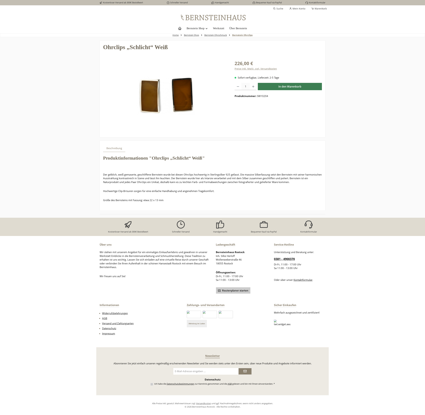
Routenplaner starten (234, 290)
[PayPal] (194, 314)
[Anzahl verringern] (238, 86)
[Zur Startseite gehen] (212, 17)
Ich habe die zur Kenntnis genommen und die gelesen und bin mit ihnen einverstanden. (214, 383)
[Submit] (245, 371)
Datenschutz (109, 328)
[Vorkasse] (226, 314)
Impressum (108, 333)
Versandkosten (203, 403)
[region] (165, 95)
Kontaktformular (317, 2)
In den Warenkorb (289, 86)
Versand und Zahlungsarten (118, 323)
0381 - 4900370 (284, 259)
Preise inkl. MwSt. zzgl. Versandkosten (256, 68)
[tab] (114, 148)
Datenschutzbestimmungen (180, 383)
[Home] (179, 28)
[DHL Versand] (210, 314)
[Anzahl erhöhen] (253, 86)
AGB (104, 318)
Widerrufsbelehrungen (115, 313)
